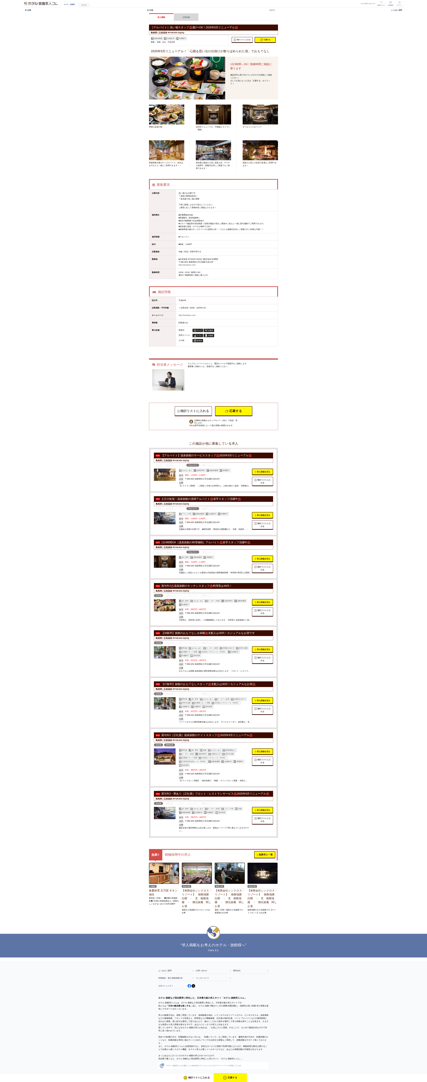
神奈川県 (186, 886)
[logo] (40, 3)
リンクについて (202, 978)
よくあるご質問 (396, 10)
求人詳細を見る (263, 472)
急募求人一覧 (266, 854)
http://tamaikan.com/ (187, 265)
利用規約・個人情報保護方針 (170, 978)
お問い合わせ (201, 970)
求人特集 (150, 10)
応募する (267, 40)
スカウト (272, 10)
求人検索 (28, 10)
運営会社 (237, 970)
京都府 (152, 886)
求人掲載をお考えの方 (368, 3)
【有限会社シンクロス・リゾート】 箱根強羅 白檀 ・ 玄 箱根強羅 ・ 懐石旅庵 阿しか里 (197, 898)
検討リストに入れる (244, 40)
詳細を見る (213, 950)
